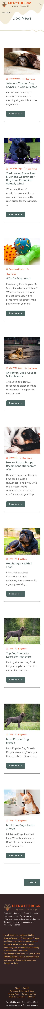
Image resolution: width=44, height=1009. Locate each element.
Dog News (30, 79)
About (17, 988)
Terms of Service (29, 994)
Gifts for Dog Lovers (18, 278)
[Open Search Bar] (40, 4)
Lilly (11, 559)
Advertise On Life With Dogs (22, 991)
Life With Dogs (15, 168)
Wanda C (13, 458)
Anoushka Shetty (16, 269)
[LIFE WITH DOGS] (16, 4)
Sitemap (31, 997)
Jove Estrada (14, 79)
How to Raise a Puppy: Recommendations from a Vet (21, 466)
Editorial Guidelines (17, 997)
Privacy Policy (14, 994)
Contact (26, 988)
